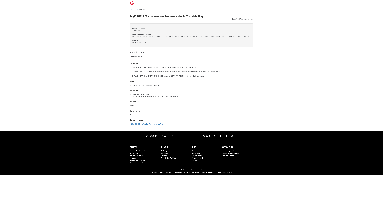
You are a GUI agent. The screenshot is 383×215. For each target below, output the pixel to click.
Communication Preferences (140, 163)
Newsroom (134, 153)
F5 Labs (194, 160)
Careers (133, 158)
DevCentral (196, 153)
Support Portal (197, 156)
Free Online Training (168, 158)
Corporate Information (138, 151)
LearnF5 (164, 156)
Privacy (160, 172)
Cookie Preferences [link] (225, 172)
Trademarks (169, 172)
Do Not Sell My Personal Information (202, 172)
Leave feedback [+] (229, 156)
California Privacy (181, 172)
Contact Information (137, 160)
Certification (165, 153)
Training (164, 151)
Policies (154, 172)
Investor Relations (136, 156)
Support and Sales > (169, 136)
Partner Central (197, 158)
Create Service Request (230, 153)
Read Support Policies (230, 151)
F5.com (194, 151)
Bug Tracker (134, 9)
